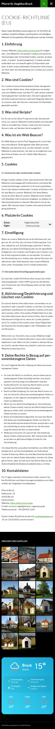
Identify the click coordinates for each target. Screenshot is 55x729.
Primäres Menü (51, 3)
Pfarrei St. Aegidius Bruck (17, 3)
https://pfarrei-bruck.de (28, 50)
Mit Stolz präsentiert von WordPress (16, 725)
